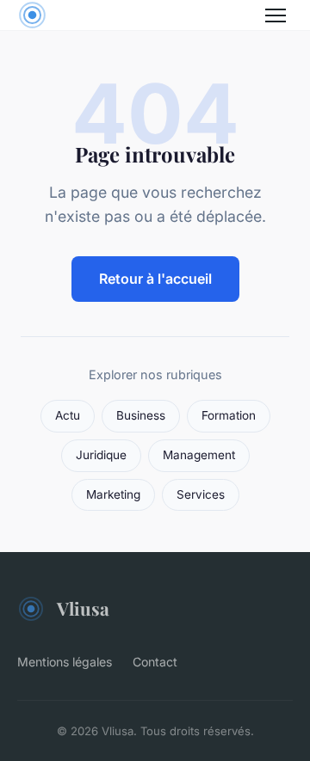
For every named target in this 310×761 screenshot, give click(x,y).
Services (201, 494)
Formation (229, 415)
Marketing (113, 494)
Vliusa (83, 608)
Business (140, 415)
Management (199, 455)
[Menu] (275, 15)
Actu (67, 415)
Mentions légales (64, 661)
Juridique (101, 455)
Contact (155, 661)
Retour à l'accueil (155, 278)
